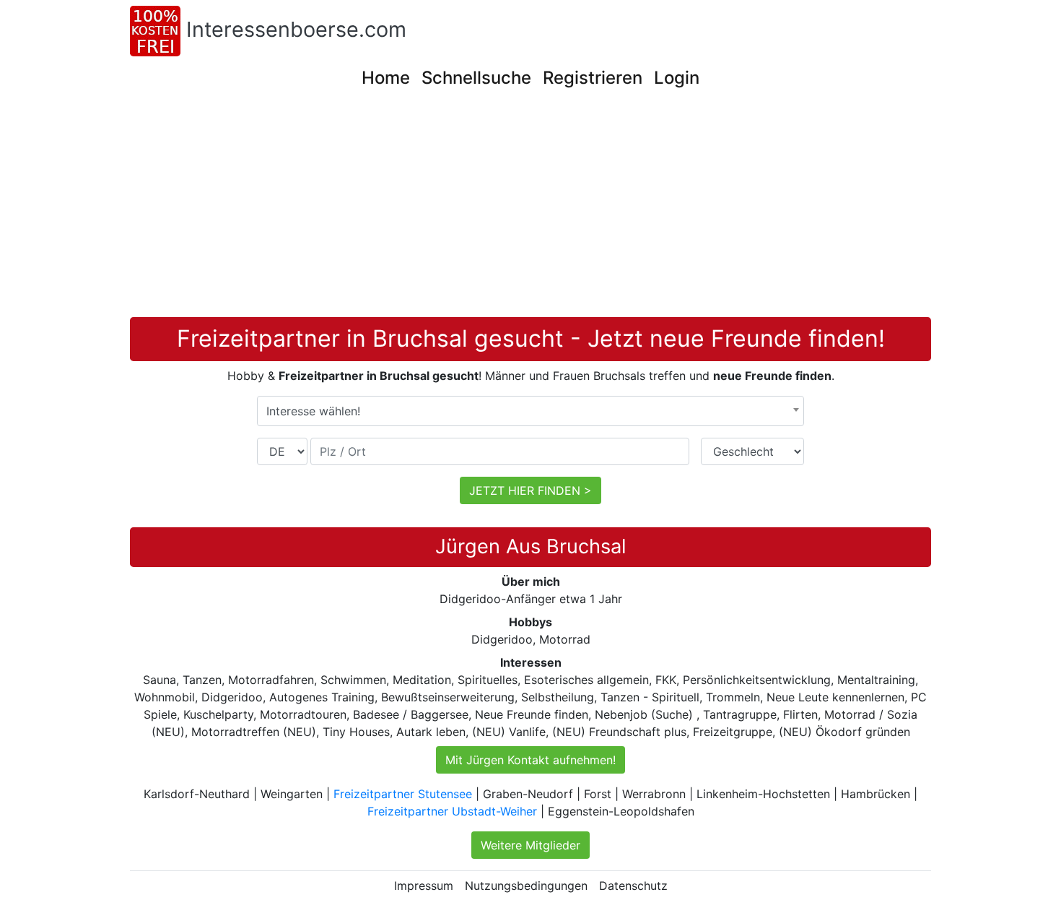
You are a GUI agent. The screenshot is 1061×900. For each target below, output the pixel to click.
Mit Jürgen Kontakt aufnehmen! (530, 760)
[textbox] (530, 411)
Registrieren (592, 77)
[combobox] (530, 411)
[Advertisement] (530, 209)
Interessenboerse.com (296, 29)
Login (676, 77)
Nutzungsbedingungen (526, 885)
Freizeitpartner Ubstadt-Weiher (452, 811)
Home (386, 77)
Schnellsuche (476, 77)
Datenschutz (633, 885)
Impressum (423, 885)
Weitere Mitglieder (530, 845)
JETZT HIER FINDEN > (530, 490)
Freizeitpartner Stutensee (402, 794)
